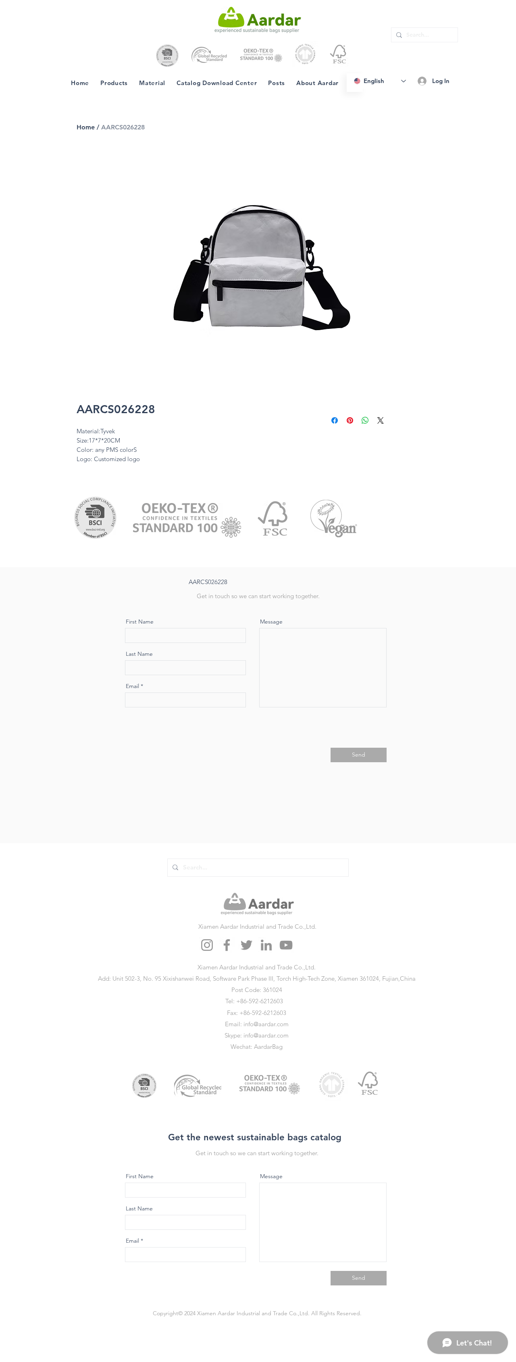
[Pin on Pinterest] (350, 420)
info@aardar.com (266, 1024)
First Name (140, 621)
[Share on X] (380, 420)
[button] (152, 82)
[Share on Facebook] (334, 420)
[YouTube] (286, 945)
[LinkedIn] (266, 945)
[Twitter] (246, 945)
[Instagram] (207, 945)
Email (132, 686)
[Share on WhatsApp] (365, 420)
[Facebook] (227, 945)
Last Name (139, 654)
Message (271, 621)
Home (86, 127)
